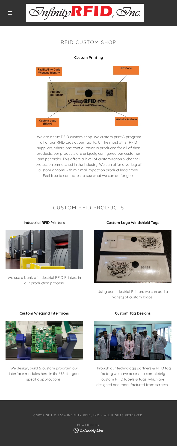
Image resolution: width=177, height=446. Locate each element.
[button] (10, 13)
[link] (85, 13)
